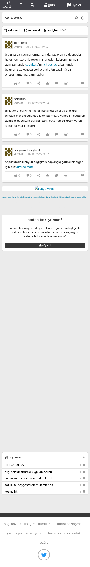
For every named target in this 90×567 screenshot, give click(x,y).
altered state (25, 167)
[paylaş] (38, 83)
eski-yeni (13, 30)
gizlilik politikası (19, 533)
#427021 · (31, 154)
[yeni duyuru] (84, 457)
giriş (51, 5)
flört (60, 197)
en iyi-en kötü (56, 30)
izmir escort (10, 202)
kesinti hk (43, 491)
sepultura (31, 64)
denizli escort (71, 202)
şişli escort (20, 212)
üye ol (76, 5)
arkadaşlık (66, 197)
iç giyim (34, 197)
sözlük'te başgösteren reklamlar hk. (43, 478)
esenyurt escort (40, 212)
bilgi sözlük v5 (43, 465)
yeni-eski (33, 30)
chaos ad (50, 64)
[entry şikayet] (82, 83)
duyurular (14, 457)
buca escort (52, 202)
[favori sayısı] (47, 83)
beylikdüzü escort (66, 212)
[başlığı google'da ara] (82, 18)
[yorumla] (57, 83)
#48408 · (31, 47)
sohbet (73, 197)
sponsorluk (72, 533)
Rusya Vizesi (6, 197)
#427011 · (31, 103)
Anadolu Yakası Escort (55, 207)
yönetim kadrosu (48, 533)
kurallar (44, 523)
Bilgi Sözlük (7, 5)
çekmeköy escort (25, 207)
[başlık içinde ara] (76, 18)
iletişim (29, 523)
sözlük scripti (25, 197)
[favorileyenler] (66, 83)
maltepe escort (31, 202)
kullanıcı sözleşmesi (68, 523)
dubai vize (15, 197)
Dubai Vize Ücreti (52, 197)
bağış (44, 542)
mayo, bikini (81, 197)
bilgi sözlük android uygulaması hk (43, 472)
